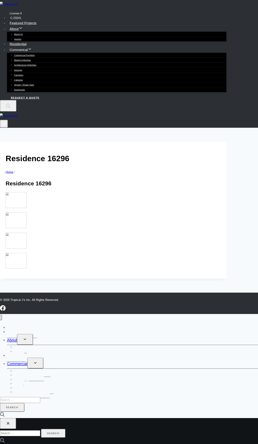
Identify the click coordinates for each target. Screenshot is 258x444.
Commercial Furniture (24, 55)
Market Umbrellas (22, 60)
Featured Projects (23, 23)
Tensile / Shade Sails (24, 85)
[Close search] (8, 423)
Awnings (18, 70)
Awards (17, 39)
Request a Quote (25, 97)
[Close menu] (1, 317)
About (12, 340)
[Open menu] (4, 124)
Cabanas (18, 80)
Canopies (18, 75)
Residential (18, 44)
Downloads (19, 90)
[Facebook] (3, 310)
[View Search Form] (8, 106)
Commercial (17, 363)
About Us (18, 34)
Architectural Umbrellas (25, 65)
